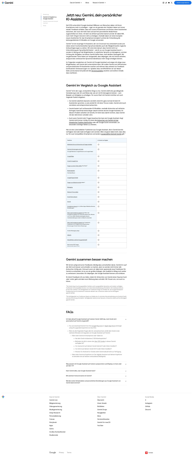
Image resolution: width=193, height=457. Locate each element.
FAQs (44, 25)
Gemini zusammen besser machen (50, 22)
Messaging (70, 187)
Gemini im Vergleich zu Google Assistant (49, 17)
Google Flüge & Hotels (72, 177)
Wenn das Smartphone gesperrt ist (75, 212)
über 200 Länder (99, 341)
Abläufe (69, 235)
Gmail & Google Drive (72, 161)
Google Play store (97, 326)
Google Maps (70, 156)
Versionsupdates (97, 71)
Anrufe (69, 201)
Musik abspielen (71, 170)
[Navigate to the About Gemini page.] (7, 2)
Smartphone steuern (72, 206)
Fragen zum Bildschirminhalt (74, 182)
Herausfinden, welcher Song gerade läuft (77, 239)
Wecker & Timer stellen (72, 192)
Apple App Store (110, 326)
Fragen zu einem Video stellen (74, 166)
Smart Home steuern (72, 196)
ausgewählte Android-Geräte (111, 134)
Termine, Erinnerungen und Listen (75, 149)
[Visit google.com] (52, 453)
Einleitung (46, 14)
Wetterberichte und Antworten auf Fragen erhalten (79, 144)
